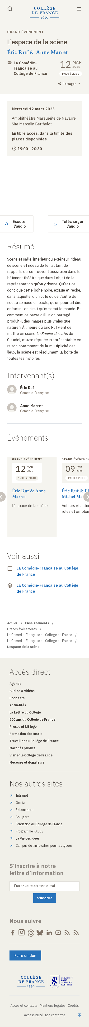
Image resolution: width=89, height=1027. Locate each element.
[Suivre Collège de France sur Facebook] (12, 932)
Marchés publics (22, 748)
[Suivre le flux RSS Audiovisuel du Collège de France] (76, 932)
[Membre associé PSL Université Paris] (61, 981)
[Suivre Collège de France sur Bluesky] (40, 932)
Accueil (12, 623)
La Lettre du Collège (25, 712)
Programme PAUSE (29, 831)
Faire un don (25, 955)
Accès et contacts (23, 1005)
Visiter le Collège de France (30, 755)
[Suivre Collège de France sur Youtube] (58, 932)
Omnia (20, 803)
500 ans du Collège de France (32, 719)
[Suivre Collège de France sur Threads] (31, 932)
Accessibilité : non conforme (44, 1015)
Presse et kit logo (23, 726)
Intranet (22, 795)
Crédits (73, 1005)
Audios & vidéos (21, 691)
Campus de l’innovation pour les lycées (44, 845)
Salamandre (24, 810)
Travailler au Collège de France (34, 741)
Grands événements (22, 629)
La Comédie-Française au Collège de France (30, 68)
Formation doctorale (25, 734)
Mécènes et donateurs (26, 762)
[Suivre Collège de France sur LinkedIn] (49, 932)
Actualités (17, 705)
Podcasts (16, 698)
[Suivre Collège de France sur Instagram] (22, 932)
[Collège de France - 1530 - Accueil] (44, 13)
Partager (69, 84)
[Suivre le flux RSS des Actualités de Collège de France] (67, 932)
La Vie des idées (28, 838)
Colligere (22, 817)
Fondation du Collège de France (39, 824)
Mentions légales (53, 1005)
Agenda (15, 684)
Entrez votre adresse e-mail (35, 886)
